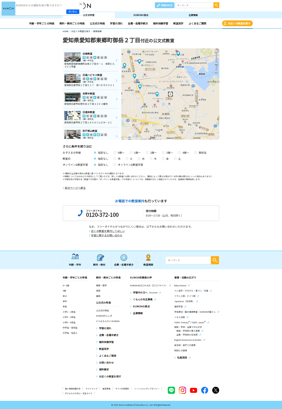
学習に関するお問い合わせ (106, 235)
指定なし (103, 152)
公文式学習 (88, 15)
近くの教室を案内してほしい (108, 231)
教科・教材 (99, 264)
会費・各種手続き (138, 23)
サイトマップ (91, 388)
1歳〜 (137, 152)
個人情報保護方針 (73, 388)
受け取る (73, 11)
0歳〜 (121, 152)
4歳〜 (185, 152)
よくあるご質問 (197, 23)
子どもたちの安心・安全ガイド (78, 393)
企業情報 (193, 15)
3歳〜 (169, 152)
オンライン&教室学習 (130, 165)
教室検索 (148, 264)
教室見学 (178, 23)
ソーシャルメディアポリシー (146, 388)
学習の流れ (116, 23)
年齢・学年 (75, 264)
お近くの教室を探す (239, 23)
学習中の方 (166, 5)
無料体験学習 (160, 23)
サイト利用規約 (122, 388)
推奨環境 (106, 388)
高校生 (202, 152)
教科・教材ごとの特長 (72, 23)
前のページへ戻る (75, 188)
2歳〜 (153, 152)
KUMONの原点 (141, 15)
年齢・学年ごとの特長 (41, 23)
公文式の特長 (97, 23)
